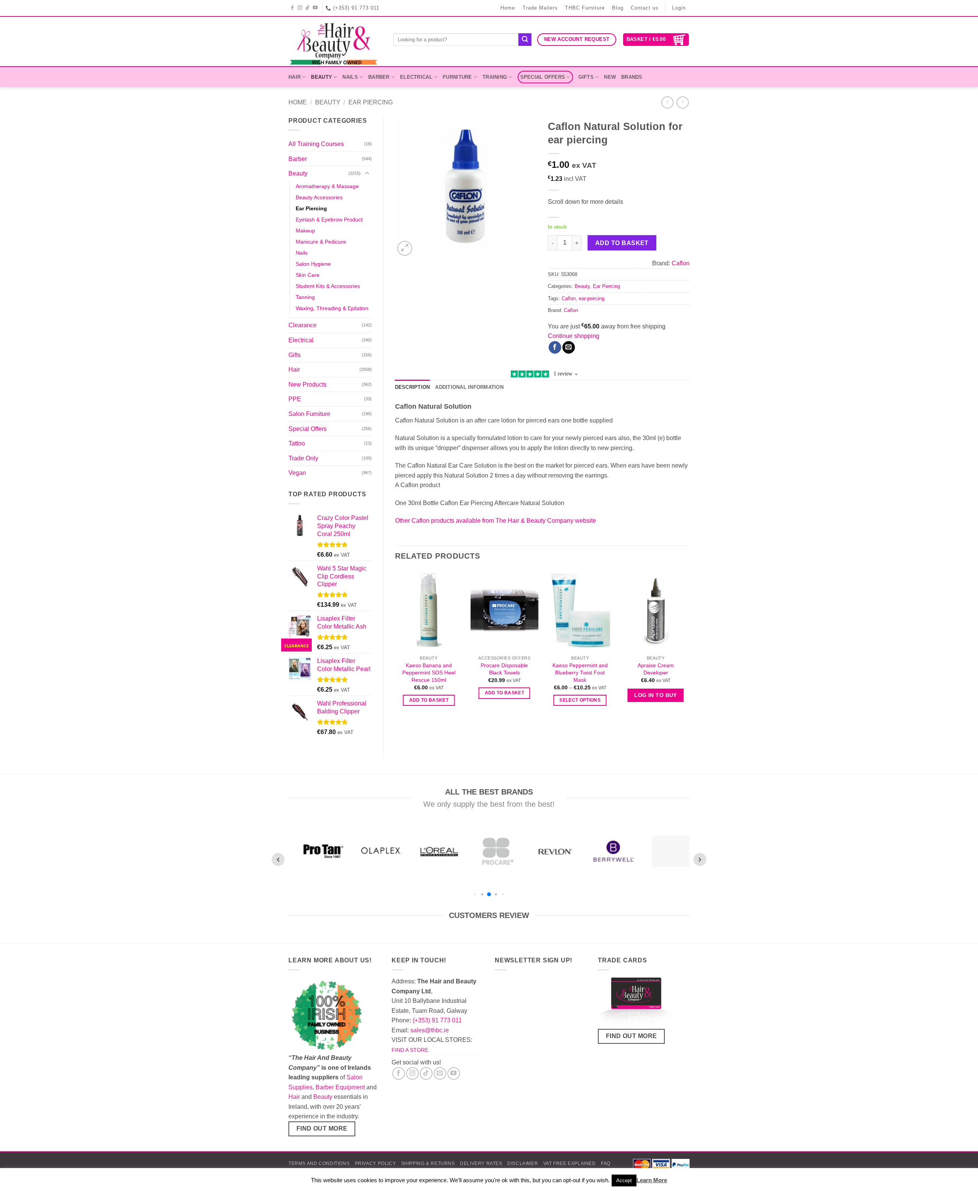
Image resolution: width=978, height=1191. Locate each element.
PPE (294, 399)
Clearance (302, 325)
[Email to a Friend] (568, 347)
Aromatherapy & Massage (327, 186)
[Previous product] (682, 102)
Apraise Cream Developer (656, 669)
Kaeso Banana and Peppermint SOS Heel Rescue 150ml (428, 672)
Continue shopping (573, 336)
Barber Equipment (340, 1087)
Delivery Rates (481, 1163)
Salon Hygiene (313, 264)
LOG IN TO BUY (655, 695)
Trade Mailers (540, 8)
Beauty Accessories (319, 197)
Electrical (416, 77)
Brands (632, 77)
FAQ (605, 1163)
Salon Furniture (309, 414)
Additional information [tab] (469, 387)
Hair (294, 77)
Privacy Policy (375, 1163)
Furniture (457, 77)
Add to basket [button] (429, 700)
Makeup (305, 230)
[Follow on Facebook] (292, 8)
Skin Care (307, 275)
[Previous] (395, 645)
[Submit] (524, 39)
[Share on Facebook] (555, 347)
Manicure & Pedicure (321, 242)
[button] (656, 39)
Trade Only (303, 458)
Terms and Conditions (319, 1163)
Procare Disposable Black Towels (504, 669)
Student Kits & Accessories (328, 286)
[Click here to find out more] (636, 1002)
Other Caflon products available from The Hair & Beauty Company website (495, 520)
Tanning (305, 297)
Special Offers (542, 77)
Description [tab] (412, 387)
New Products (307, 384)
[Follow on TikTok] (307, 8)
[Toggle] (367, 173)
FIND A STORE (410, 1050)
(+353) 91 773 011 (437, 1020)
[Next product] (667, 102)
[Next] (689, 645)
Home (507, 8)
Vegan (297, 473)
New (610, 77)
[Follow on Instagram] (300, 8)
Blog (617, 8)
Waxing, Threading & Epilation (332, 308)
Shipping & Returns (428, 1163)
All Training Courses (316, 144)
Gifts (586, 77)
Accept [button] (624, 1180)
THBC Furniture (585, 8)
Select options (580, 700)
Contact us (645, 8)
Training (495, 77)
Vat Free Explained (569, 1163)
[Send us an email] (440, 1073)
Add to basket (622, 243)
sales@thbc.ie (429, 1030)
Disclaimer (522, 1163)
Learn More (651, 1180)
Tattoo (296, 443)
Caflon (681, 263)
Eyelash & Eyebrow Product (329, 219)
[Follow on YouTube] (315, 8)
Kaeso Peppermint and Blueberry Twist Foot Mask (580, 672)
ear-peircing (591, 298)
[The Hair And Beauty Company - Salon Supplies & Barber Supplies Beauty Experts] (335, 41)
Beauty (321, 77)
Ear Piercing (370, 102)
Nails (350, 77)
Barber (379, 77)
